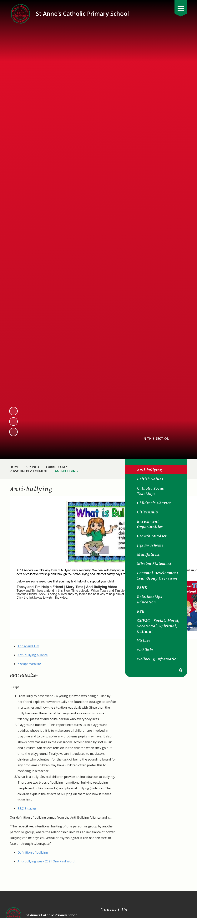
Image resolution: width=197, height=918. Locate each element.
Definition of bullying (33, 852)
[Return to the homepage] (20, 13)
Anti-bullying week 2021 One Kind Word (46, 861)
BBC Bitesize (27, 808)
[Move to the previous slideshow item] (13, 411)
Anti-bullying (66, 471)
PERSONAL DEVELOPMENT (29, 471)
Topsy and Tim (28, 646)
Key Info (32, 467)
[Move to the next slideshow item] (13, 421)
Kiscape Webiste (29, 664)
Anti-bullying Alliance (33, 655)
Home (14, 467)
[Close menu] (180, 8)
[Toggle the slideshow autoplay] (13, 432)
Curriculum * (57, 467)
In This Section (156, 439)
